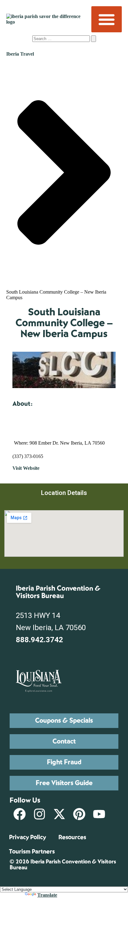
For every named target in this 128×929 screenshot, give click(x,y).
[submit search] (93, 38)
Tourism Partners (32, 851)
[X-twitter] (59, 814)
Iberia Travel (20, 54)
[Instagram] (39, 814)
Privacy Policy (27, 837)
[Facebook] (20, 814)
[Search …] (61, 38)
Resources (72, 837)
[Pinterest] (79, 814)
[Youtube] (99, 814)
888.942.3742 (39, 639)
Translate (47, 895)
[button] (106, 19)
